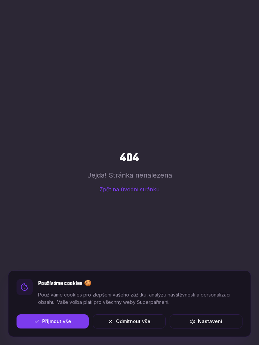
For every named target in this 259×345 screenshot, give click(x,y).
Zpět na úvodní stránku (129, 189)
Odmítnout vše (133, 321)
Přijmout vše (56, 321)
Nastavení (210, 321)
